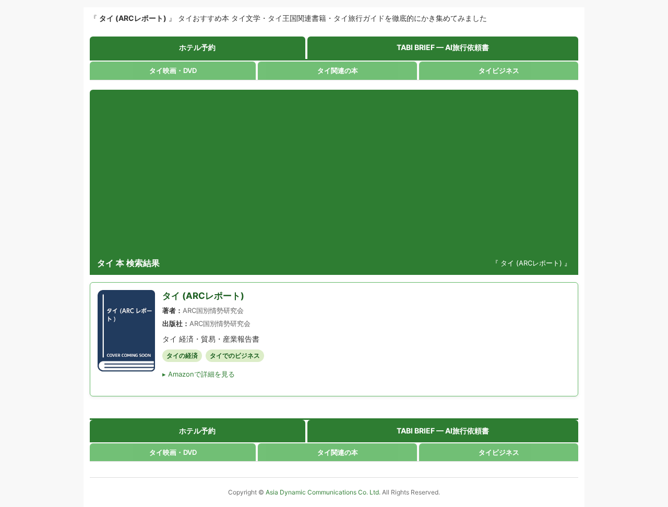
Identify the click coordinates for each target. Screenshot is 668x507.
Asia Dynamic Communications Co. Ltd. (324, 492)
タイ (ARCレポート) (203, 296)
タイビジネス (499, 70)
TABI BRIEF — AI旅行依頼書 (443, 47)
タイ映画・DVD (173, 70)
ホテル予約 (197, 47)
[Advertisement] (334, 173)
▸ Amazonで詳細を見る (198, 374)
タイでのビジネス (235, 355)
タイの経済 (182, 355)
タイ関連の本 (337, 70)
